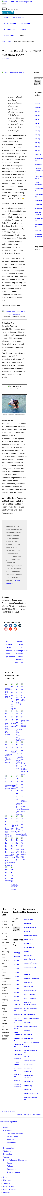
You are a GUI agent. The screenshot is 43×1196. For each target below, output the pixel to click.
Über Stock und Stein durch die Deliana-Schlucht (7, 729)
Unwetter (28, 1064)
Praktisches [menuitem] (7, 1131)
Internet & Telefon (31, 979)
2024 (37, 142)
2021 (37, 131)
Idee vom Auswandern (18, 1020)
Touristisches (30, 1060)
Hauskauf (18, 1014)
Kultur (17, 1050)
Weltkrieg (28, 1082)
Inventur (28, 983)
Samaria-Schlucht (24, 834)
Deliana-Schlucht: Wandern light (13, 787)
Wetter (28, 1085)
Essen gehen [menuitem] (12, 1169)
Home (6, 18)
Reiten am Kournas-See (13, 707)
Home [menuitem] (5, 1128)
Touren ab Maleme (17, 1085)
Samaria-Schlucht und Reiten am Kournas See (8, 692)
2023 (9, 41)
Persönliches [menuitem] (8, 1186)
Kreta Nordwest (18, 1033)
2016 (37, 111)
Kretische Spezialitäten (30, 1003)
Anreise (27, 923)
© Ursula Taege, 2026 (8, 1112)
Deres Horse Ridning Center (13, 855)
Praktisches (18, 18)
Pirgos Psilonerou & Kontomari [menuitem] (15, 1160)
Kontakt (19, 1114)
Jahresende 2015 (18, 1027)
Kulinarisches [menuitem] (8, 1148)
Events (38, 154)
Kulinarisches (10, 24)
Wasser (27, 1072)
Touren (23, 30)
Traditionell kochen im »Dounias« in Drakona (8, 758)
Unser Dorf (9, 36)
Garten (28, 955)
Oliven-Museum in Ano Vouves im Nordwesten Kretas (25, 805)
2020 (37, 127)
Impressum (27, 1114)
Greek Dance (30, 967)
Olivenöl (28, 1034)
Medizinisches (30, 1014)
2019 (37, 123)
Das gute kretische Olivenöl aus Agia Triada (24, 854)
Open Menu (4, 5)
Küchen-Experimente (31, 1009)
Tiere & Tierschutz (30, 1051)
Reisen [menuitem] (9, 1163)
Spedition (35, 1042)
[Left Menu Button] (0, 1119)
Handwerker (18, 1009)
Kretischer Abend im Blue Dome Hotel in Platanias (19, 808)
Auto (27, 931)
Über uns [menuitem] (6, 1180)
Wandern (28, 1068)
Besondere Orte (30, 935)
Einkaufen (28, 939)
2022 (37, 135)
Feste (27, 951)
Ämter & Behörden (30, 1098)
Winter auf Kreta (31, 1093)
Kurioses (18, 1054)
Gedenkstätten (30, 963)
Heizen (27, 971)
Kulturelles (9, 30)
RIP (26, 1042)
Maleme (17, 1058)
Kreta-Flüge (29, 994)
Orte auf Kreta (17, 1063)
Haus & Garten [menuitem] (12, 1137)
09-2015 (38, 103)
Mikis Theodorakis (31, 1018)
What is (27, 1089)
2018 (37, 119)
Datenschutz (37, 1114)
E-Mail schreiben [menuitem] (10, 1189)
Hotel (27, 975)
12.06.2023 (5, 59)
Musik (27, 1030)
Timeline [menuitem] (6, 1183)
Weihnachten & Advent (29, 1077)
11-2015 (38, 107)
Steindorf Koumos (13, 752)
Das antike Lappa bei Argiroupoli (19, 831)
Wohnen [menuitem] (10, 1166)
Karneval (28, 986)
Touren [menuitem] (6, 1157)
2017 (37, 115)
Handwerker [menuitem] (11, 1143)
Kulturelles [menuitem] (7, 1154)
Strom (27, 1046)
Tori (26, 1056)
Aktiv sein (29, 919)
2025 (37, 146)
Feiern (27, 943)
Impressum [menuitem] (7, 1192)
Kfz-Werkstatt (30, 990)
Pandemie (28, 1038)
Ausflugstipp (30, 927)
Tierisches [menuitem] (7, 1151)
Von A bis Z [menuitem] (11, 1140)
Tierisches (25, 24)
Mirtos (27, 1022)
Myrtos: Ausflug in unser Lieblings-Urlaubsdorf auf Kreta (24, 769)
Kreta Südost (18, 1039)
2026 (37, 150)
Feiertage (29, 947)
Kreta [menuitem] (5, 1177)
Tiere (38, 230)
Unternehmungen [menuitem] (13, 1172)
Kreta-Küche (30, 998)
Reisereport (18, 1075)
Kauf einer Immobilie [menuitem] (15, 1134)
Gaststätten (29, 959)
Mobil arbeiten (30, 1026)
